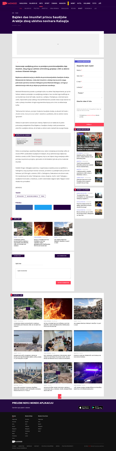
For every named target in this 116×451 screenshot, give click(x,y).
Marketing (21, 446)
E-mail (79, 81)
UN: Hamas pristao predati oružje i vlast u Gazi (61, 241)
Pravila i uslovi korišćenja (19, 448)
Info (13, 13)
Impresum (29, 446)
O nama (14, 446)
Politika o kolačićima (47, 446)
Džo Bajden (20, 196)
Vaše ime (80, 76)
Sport (13, 426)
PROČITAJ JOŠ (18, 295)
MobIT (14, 431)
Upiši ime (18, 264)
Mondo (14, 416)
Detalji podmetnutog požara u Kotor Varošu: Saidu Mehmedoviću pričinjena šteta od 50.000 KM (42, 243)
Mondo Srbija (28, 416)
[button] (15, 230)
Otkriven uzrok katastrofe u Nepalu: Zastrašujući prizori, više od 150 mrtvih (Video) (21, 243)
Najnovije (14, 419)
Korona (14, 421)
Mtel (13, 433)
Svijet (16, 13)
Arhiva (57, 446)
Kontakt (36, 446)
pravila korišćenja (91, 115)
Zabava (27, 426)
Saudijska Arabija (32, 196)
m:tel (89, 446)
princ (42, 196)
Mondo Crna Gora (43, 416)
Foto (13, 438)
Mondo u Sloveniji (83, 190)
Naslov (79, 70)
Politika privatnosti (67, 446)
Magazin (14, 429)
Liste (26, 436)
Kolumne (14, 436)
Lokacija (80, 87)
